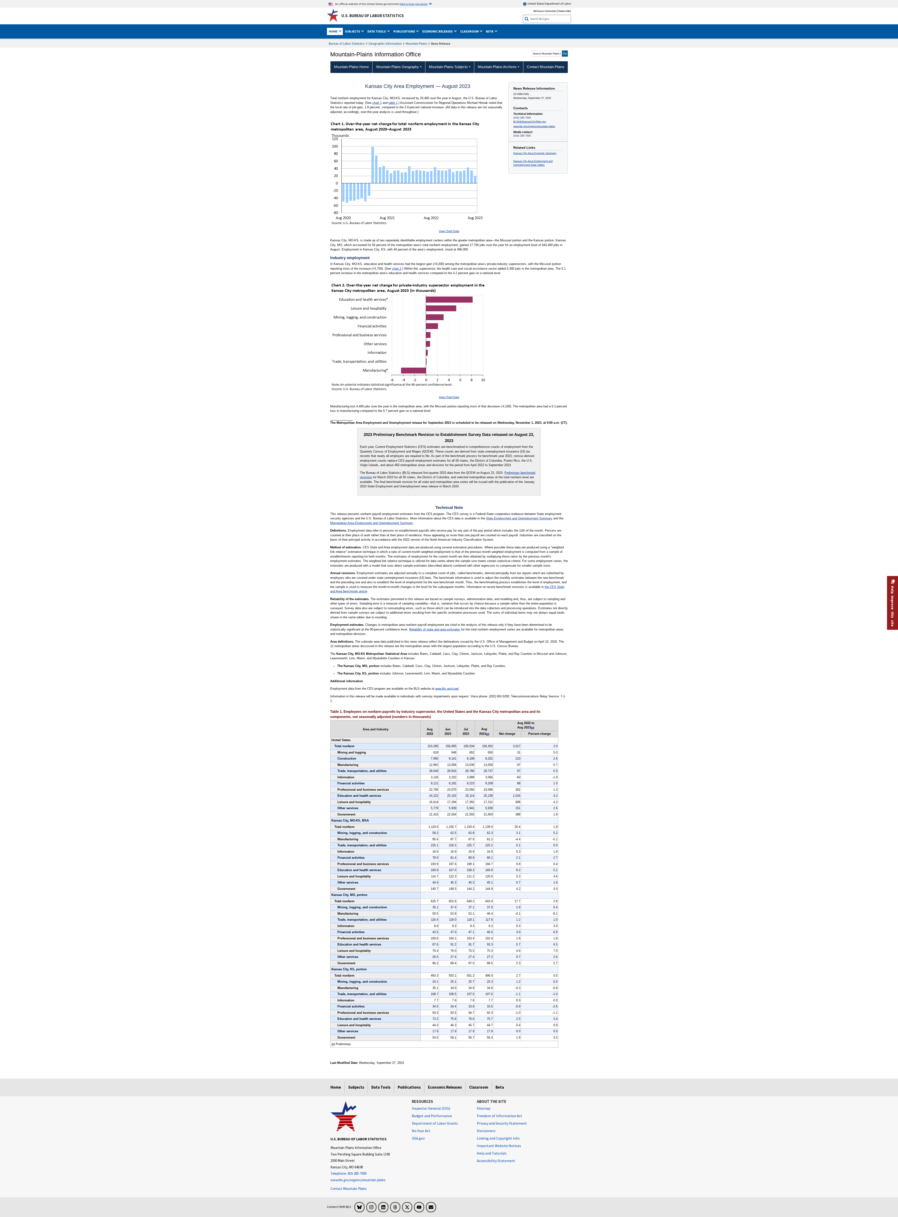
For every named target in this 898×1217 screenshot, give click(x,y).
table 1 (393, 103)
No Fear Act (421, 1130)
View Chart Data (449, 231)
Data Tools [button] (377, 31)
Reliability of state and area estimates (434, 629)
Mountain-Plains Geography (397, 67)
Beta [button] (490, 31)
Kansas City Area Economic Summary (535, 153)
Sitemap (483, 1108)
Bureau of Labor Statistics (347, 43)
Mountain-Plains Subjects (448, 67)
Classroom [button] (469, 31)
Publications (409, 1087)
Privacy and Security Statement (502, 1123)
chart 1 (377, 103)
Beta (500, 1087)
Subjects (356, 1087)
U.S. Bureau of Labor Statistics (372, 15)
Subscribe (564, 11)
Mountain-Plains (416, 43)
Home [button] (333, 31)
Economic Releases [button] (437, 31)
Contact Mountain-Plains (348, 1188)
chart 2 (396, 268)
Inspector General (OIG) (431, 1108)
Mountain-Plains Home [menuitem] (351, 67)
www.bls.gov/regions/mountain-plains (534, 126)
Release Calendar (545, 11)
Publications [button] (404, 31)
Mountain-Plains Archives (497, 67)
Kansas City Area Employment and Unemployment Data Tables (533, 163)
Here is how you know (413, 4)
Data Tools (381, 1087)
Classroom (478, 1087)
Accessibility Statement (496, 1160)
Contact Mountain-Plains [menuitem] (545, 67)
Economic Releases (445, 1087)
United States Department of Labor (549, 4)
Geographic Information (385, 43)
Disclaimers (486, 1130)
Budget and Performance (432, 1115)
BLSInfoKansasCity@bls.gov (529, 121)
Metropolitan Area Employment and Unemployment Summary (371, 523)
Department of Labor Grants (435, 1123)
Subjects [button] (353, 31)
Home (335, 1087)
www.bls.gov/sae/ (447, 688)
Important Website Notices (499, 1145)
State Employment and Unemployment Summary (519, 518)
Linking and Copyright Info (498, 1138)
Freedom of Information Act (499, 1115)
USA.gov (418, 1138)
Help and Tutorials (492, 1153)
